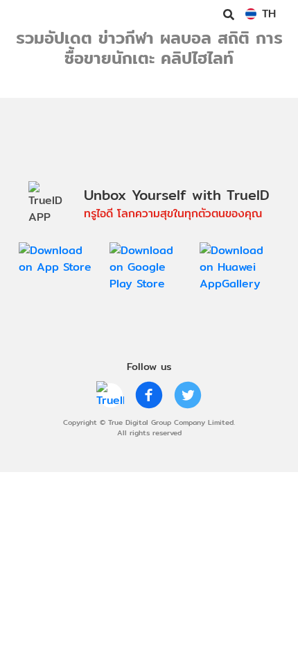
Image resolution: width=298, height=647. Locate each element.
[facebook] (149, 395)
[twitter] (188, 395)
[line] (110, 395)
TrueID (39, 14)
